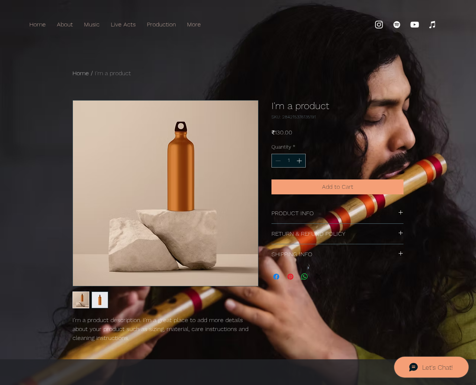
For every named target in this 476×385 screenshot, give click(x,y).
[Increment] (300, 160)
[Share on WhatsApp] (304, 276)
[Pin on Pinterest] (290, 276)
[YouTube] (414, 24)
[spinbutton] (288, 160)
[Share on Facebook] (276, 276)
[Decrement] (277, 160)
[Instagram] (379, 24)
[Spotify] (397, 24)
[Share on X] (318, 276)
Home (81, 73)
